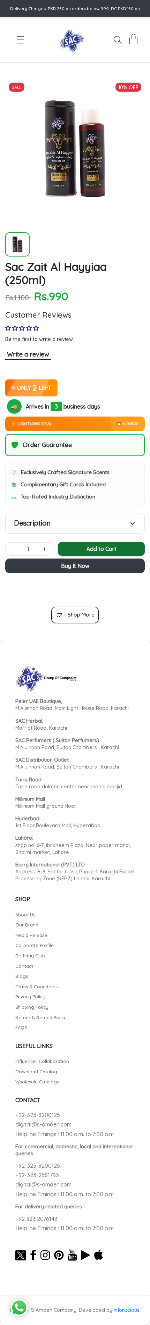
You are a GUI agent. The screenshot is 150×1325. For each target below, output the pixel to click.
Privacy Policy (30, 996)
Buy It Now (75, 565)
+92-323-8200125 (37, 1115)
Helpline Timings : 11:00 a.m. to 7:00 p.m (64, 1134)
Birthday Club (30, 955)
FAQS (21, 1027)
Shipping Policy (31, 1007)
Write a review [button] (28, 354)
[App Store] (98, 1255)
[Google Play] (85, 1255)
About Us (25, 914)
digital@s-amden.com (43, 1124)
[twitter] (20, 1255)
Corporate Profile (34, 945)
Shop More (81, 614)
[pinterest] (58, 1255)
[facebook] (33, 1255)
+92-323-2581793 (37, 1175)
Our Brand (26, 925)
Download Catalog (36, 1071)
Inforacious (127, 1310)
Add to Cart (102, 548)
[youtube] (72, 1255)
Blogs (21, 976)
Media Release (31, 935)
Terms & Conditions (36, 986)
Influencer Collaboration (42, 1061)
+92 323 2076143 (36, 1218)
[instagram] (45, 1255)
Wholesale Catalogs (37, 1081)
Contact (24, 966)
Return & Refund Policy (41, 1017)
